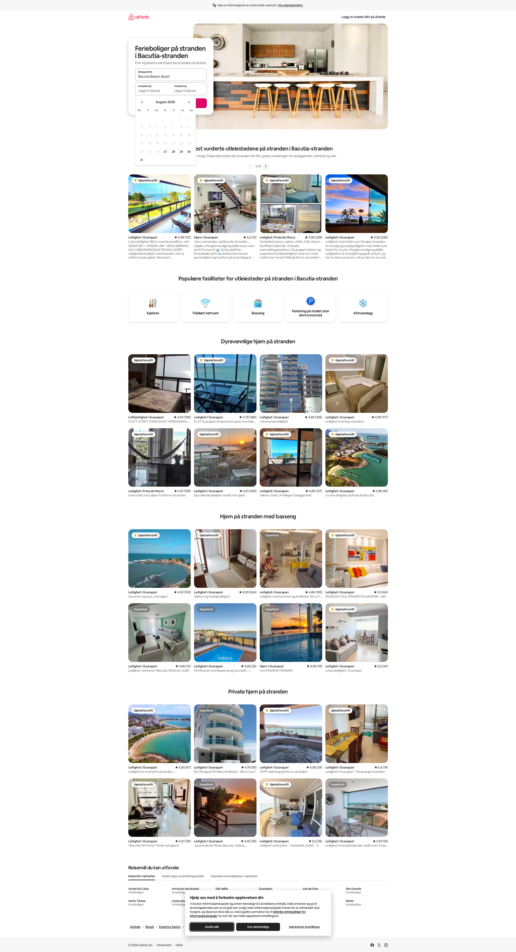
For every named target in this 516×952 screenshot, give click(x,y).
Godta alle (212, 927)
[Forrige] (250, 166)
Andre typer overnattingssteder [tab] (183, 876)
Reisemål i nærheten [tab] (141, 876)
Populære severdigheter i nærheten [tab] (234, 876)
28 (173, 151)
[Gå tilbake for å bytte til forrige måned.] (142, 102)
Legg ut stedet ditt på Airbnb (363, 17)
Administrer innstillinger (304, 927)
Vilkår (179, 945)
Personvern (164, 945)
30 (189, 151)
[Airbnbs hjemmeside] (138, 17)
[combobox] (171, 76)
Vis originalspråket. (290, 5)
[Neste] (265, 166)
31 (141, 160)
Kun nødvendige (258, 927)
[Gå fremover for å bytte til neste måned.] (189, 102)
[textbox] (153, 90)
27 (165, 151)
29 (181, 151)
